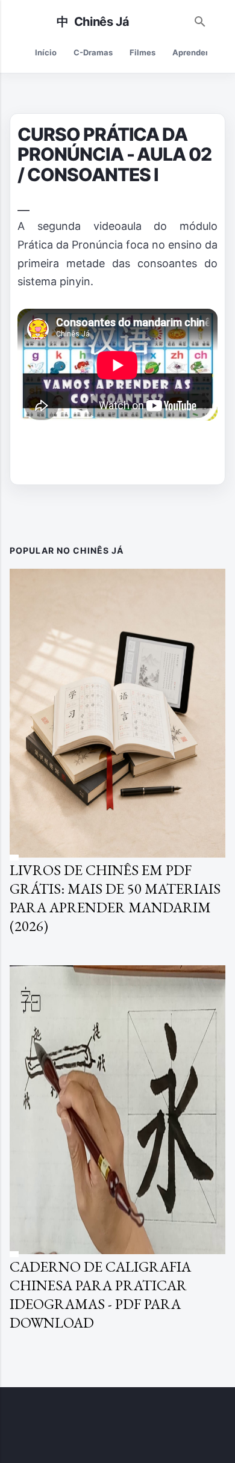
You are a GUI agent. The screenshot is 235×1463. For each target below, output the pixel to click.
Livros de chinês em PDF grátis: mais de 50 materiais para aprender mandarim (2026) (115, 898)
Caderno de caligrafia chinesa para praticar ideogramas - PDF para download (100, 1294)
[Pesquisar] (200, 19)
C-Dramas (93, 52)
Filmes (142, 52)
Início (46, 52)
